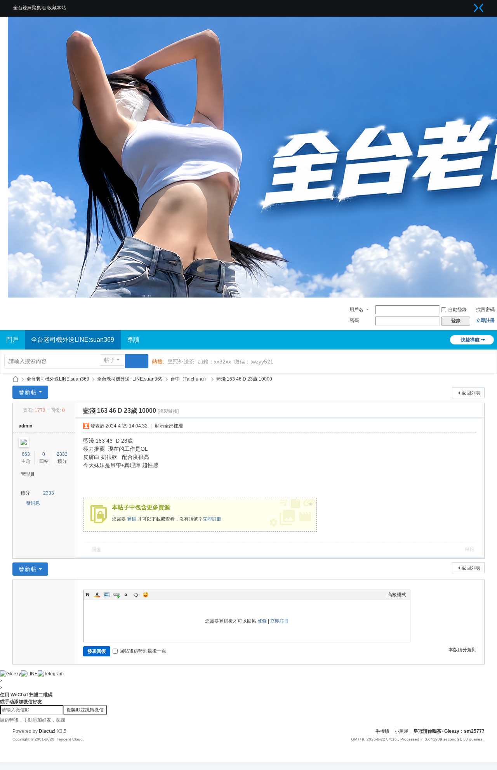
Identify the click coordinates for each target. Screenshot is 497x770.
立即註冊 (485, 320)
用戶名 (356, 309)
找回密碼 (485, 309)
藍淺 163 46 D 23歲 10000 (244, 379)
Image (107, 595)
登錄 (131, 519)
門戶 (12, 339)
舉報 (469, 549)
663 (26, 454)
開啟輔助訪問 (469, 5)
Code (136, 595)
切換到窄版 (479, 8)
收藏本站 (56, 7)
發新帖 (28, 392)
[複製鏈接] (168, 411)
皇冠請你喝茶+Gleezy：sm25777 (449, 731)
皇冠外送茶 (181, 361)
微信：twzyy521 (253, 361)
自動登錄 (457, 309)
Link (116, 595)
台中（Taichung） (189, 379)
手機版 (382, 731)
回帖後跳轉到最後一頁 (143, 651)
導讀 (133, 339)
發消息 (33, 503)
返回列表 (471, 393)
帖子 (109, 360)
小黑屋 (401, 731)
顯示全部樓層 (169, 426)
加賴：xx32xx (214, 361)
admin (25, 426)
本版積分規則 (462, 649)
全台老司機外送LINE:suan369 (72, 339)
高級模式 (397, 594)
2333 (62, 454)
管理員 (28, 474)
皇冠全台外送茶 (15, 379)
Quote (126, 595)
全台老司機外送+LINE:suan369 (130, 379)
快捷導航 (470, 340)
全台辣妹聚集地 (29, 7)
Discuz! (47, 731)
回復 (96, 549)
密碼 (354, 320)
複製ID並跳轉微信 (85, 710)
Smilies (145, 595)
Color (97, 595)
